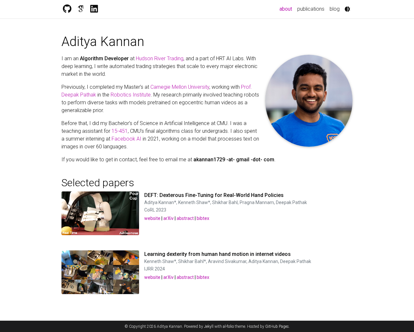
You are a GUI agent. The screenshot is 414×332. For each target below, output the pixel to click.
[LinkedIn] (94, 9)
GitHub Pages (277, 326)
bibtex (203, 218)
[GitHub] (66, 9)
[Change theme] (347, 9)
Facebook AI (126, 139)
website (152, 218)
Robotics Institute (131, 95)
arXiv (168, 218)
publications (310, 9)
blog (335, 9)
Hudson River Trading (159, 58)
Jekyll (208, 326)
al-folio (228, 326)
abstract (185, 218)
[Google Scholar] (80, 9)
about (287, 9)
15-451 (120, 131)
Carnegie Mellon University (179, 87)
